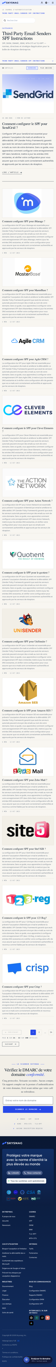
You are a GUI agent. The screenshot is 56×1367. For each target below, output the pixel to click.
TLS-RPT (32, 1234)
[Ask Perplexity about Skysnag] (37, 1318)
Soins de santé (7, 1312)
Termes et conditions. (10, 1352)
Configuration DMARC (37, 1291)
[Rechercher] (4, 20)
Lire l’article (10, 172)
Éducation (6, 1299)
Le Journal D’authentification (17, 10)
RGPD (4, 1361)
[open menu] (53, 3)
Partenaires (33, 1253)
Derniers (32, 68)
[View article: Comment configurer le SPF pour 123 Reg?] (28, 899)
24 (51, 1032)
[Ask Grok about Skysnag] (42, 1318)
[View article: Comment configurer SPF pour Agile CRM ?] (28, 341)
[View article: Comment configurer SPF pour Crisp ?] (28, 968)
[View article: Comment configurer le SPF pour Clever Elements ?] (28, 410)
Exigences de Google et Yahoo (13, 1268)
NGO (4, 1308)
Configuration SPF (36, 1304)
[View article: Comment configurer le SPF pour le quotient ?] (28, 554)
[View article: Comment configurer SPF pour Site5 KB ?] (28, 830)
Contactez (33, 1257)
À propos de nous (8, 1216)
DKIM (31, 1225)
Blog (30, 1286)
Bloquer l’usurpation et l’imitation (14, 1249)
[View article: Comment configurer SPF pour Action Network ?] (28, 482)
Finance (5, 1295)
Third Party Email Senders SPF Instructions (23, 61)
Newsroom (6, 1225)
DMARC (32, 1216)
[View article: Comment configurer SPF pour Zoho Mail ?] (28, 761)
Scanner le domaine (26, 1109)
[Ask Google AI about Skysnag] (31, 1323)
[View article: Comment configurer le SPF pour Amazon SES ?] (28, 692)
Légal (4, 1291)
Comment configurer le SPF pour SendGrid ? (24, 125)
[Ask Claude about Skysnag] (47, 1318)
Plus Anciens (46, 68)
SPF (30, 1221)
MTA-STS (33, 1238)
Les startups (6, 1304)
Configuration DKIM (36, 1299)
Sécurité (5, 1221)
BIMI (30, 1230)
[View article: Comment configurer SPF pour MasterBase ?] (28, 272)
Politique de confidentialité (12, 1357)
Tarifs (31, 1249)
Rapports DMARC (35, 1295)
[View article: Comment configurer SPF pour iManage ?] (28, 203)
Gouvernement (7, 1286)
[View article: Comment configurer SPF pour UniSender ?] (28, 623)
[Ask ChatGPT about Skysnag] (31, 1318)
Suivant (9, 1044)
